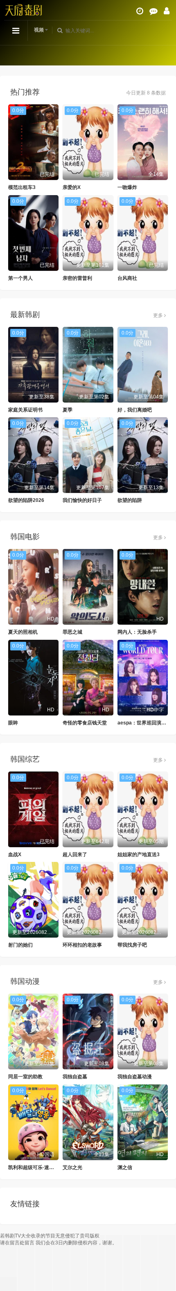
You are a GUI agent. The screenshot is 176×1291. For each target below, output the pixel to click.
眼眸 (13, 723)
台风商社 (127, 278)
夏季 (67, 410)
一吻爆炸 (127, 187)
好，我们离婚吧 (134, 410)
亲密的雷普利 (77, 278)
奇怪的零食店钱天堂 (85, 723)
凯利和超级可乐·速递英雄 (36, 1167)
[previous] (10, 55)
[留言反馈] (153, 11)
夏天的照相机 (23, 632)
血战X (14, 854)
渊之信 (124, 1167)
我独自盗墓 (75, 1077)
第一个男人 (20, 278)
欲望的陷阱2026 (26, 500)
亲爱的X (72, 187)
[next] (166, 55)
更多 (158, 315)
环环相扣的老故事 (82, 945)
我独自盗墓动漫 (134, 1077)
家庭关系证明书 (25, 410)
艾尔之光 (72, 1167)
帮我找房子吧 (132, 945)
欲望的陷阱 (129, 500)
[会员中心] (166, 11)
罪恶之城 (72, 632)
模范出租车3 (22, 187)
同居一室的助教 (25, 1077)
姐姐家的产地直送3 (138, 854)
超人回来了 (75, 854)
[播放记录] (139, 11)
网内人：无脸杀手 (137, 632)
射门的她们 (20, 945)
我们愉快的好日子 (82, 500)
